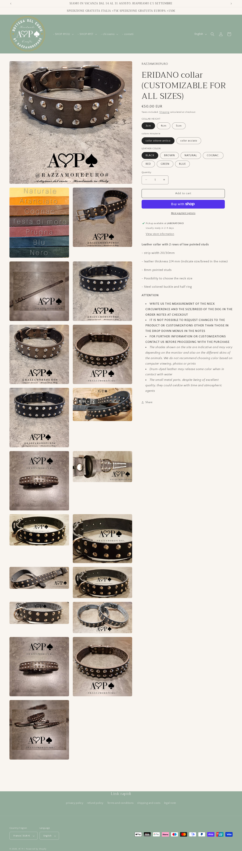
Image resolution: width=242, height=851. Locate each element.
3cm (148, 125)
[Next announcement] (231, 3)
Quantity (146, 172)
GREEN (165, 163)
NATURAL (191, 155)
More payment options (183, 213)
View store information (160, 234)
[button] (63, 34)
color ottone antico (158, 140)
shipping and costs (148, 803)
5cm (179, 125)
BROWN (169, 155)
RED (148, 163)
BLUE (182, 163)
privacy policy (74, 803)
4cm (163, 125)
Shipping (164, 112)
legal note (170, 803)
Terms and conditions (120, 803)
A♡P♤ (22, 849)
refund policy (95, 803)
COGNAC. (213, 155)
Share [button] (149, 402)
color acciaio (188, 140)
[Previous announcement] (11, 3)
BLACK (150, 155)
